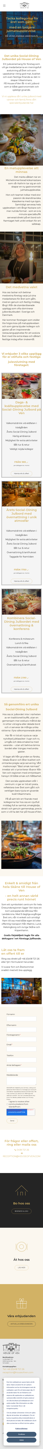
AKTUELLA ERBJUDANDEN (22, 1324)
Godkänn (21, 1434)
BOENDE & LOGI (21, 1211)
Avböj (22, 1440)
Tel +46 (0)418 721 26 (13, 1369)
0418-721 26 (23, 1150)
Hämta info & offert (21, 474)
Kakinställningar (21, 1428)
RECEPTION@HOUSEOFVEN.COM (21, 1156)
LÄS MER (21, 1268)
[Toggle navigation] (4, 5)
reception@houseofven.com (18, 1372)
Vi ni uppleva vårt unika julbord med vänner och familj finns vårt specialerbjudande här (21, 99)
